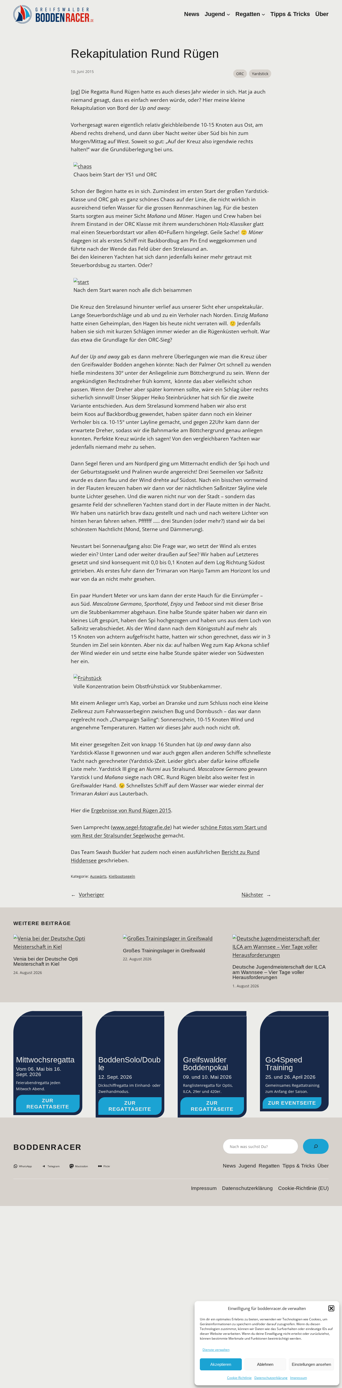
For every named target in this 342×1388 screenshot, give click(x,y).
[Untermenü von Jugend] (228, 14)
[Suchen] (316, 1146)
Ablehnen (265, 1364)
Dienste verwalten (216, 1349)
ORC (240, 73)
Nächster (252, 894)
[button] (331, 1308)
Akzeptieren (220, 1364)
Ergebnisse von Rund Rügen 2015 (131, 810)
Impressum (298, 1377)
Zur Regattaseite (47, 1103)
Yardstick (260, 73)
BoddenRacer (47, 1147)
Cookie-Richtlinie (239, 1377)
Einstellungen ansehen (311, 1364)
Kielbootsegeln (122, 876)
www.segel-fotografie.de (141, 827)
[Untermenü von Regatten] (263, 14)
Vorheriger (91, 894)
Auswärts (98, 876)
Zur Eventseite (292, 1103)
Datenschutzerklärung (270, 1377)
